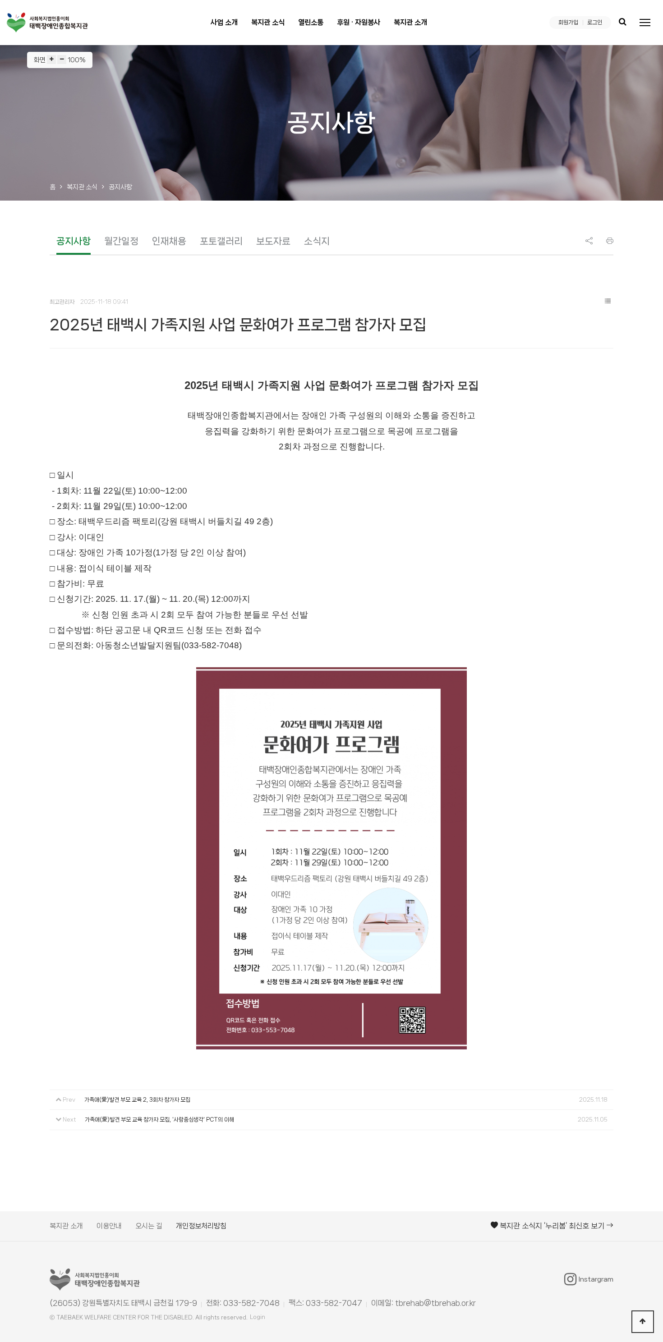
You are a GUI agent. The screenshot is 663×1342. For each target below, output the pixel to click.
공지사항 (73, 241)
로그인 (594, 22)
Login (257, 1317)
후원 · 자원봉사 (358, 22)
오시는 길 (148, 1226)
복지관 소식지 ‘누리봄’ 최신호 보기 (552, 1226)
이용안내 (109, 1226)
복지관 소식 (268, 22)
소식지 (317, 241)
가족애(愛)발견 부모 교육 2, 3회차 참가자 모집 (137, 1100)
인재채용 (169, 241)
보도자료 (273, 241)
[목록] (607, 301)
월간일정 (121, 241)
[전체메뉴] (645, 22)
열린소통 (310, 22)
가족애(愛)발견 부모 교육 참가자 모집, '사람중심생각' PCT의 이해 (159, 1119)
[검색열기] (622, 22)
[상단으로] (642, 1321)
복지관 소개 (410, 22)
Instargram (596, 1279)
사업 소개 (224, 22)
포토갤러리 (221, 241)
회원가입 (568, 22)
